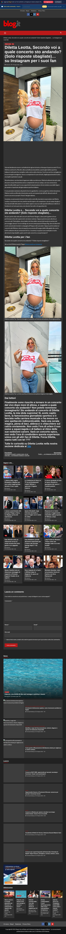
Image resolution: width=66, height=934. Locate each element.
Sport (30, 895)
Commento (8, 601)
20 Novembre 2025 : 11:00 (31, 579)
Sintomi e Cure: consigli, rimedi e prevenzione (35, 706)
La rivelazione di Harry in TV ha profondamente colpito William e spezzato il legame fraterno (33, 484)
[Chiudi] (64, 2)
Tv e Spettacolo (56, 895)
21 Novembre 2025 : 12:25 (51, 549)
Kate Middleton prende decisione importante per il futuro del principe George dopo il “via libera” (33, 543)
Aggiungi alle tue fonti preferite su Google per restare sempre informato (24, 2)
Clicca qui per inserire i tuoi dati (54, 6)
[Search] (61, 32)
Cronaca (7, 692)
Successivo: (49, 453)
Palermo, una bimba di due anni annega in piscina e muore (25, 694)
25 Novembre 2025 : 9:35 (11, 549)
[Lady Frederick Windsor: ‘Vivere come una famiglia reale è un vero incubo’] (53, 531)
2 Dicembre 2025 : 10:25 (11, 489)
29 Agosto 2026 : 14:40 (41, 834)
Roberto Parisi (33, 910)
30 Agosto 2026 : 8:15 (41, 775)
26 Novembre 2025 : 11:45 (51, 520)
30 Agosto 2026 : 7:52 (41, 751)
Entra (44, 6)
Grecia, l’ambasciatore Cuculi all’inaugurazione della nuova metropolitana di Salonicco (46, 905)
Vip (29, 446)
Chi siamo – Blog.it (24, 10)
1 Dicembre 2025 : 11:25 (51, 489)
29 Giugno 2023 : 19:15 (17, 64)
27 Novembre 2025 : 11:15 (31, 520)
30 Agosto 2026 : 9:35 (16, 696)
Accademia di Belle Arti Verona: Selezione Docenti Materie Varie (43, 832)
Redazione (33, 10)
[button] (5, 33)
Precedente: (17, 454)
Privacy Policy (41, 10)
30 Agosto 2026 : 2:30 (41, 795)
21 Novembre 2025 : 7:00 (11, 581)
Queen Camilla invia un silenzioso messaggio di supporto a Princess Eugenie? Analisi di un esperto (12, 574)
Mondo (42, 895)
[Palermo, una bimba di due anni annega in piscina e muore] (33, 678)
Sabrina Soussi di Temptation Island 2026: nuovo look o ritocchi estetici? (56, 905)
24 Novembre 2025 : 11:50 (31, 550)
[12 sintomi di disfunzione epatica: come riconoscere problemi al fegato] (13, 709)
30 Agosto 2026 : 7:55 (41, 711)
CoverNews (38, 931)
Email (36, 624)
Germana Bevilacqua (31, 711)
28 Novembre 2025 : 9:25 (11, 520)
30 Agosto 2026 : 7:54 (41, 731)
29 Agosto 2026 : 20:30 (41, 815)
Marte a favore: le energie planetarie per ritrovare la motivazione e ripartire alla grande (9, 905)
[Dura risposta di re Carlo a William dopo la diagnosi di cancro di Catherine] (33, 561)
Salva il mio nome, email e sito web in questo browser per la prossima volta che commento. (33, 639)
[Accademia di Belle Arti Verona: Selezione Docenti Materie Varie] (13, 833)
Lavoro (26, 770)
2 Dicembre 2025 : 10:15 (31, 491)
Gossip (6, 476)
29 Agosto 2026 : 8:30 (41, 855)
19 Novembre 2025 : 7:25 (51, 579)
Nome (7, 624)
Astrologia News (8, 895)
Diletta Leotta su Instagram (33, 244)
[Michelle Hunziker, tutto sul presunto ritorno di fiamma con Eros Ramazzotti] (53, 561)
